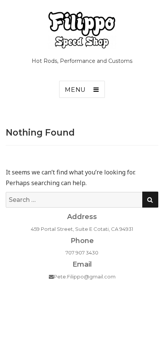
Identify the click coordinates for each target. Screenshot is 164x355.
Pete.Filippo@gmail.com (85, 276)
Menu (75, 89)
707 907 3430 (82, 252)
